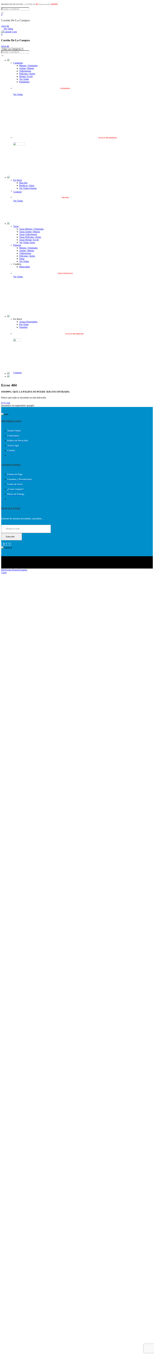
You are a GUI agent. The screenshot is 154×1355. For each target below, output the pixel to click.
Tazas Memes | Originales (31, 229)
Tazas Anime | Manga (29, 231)
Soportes (23, 327)
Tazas (16, 226)
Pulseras (17, 245)
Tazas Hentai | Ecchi (29, 239)
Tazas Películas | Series (30, 237)
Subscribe (10, 537)
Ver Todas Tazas (27, 242)
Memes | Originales (28, 65)
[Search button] (2, 12)
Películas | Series (27, 73)
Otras (21, 258)
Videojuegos (25, 71)
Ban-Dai (23, 183)
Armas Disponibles (28, 321)
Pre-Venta (24, 324)
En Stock (17, 180)
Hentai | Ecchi (26, 76)
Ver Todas (24, 79)
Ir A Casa (5, 402)
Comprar (17, 192)
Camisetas (18, 63)
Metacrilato (24, 266)
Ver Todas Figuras (28, 188)
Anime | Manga (26, 68)
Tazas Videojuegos (28, 234)
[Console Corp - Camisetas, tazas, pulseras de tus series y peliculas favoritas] (9, 31)
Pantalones (24, 81)
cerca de (5, 26)
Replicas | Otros (26, 185)
